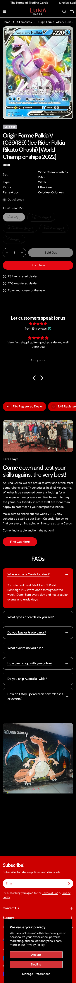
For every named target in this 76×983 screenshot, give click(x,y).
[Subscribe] (69, 883)
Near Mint (16, 218)
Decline (36, 964)
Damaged (16, 240)
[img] (38, 323)
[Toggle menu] (4, 11)
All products (24, 22)
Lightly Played (43, 218)
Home (6, 22)
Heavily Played (56, 229)
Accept (36, 955)
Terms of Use (50, 893)
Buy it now (38, 265)
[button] (35, 377)
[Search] (64, 11)
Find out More (20, 542)
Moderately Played (21, 229)
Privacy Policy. (35, 945)
